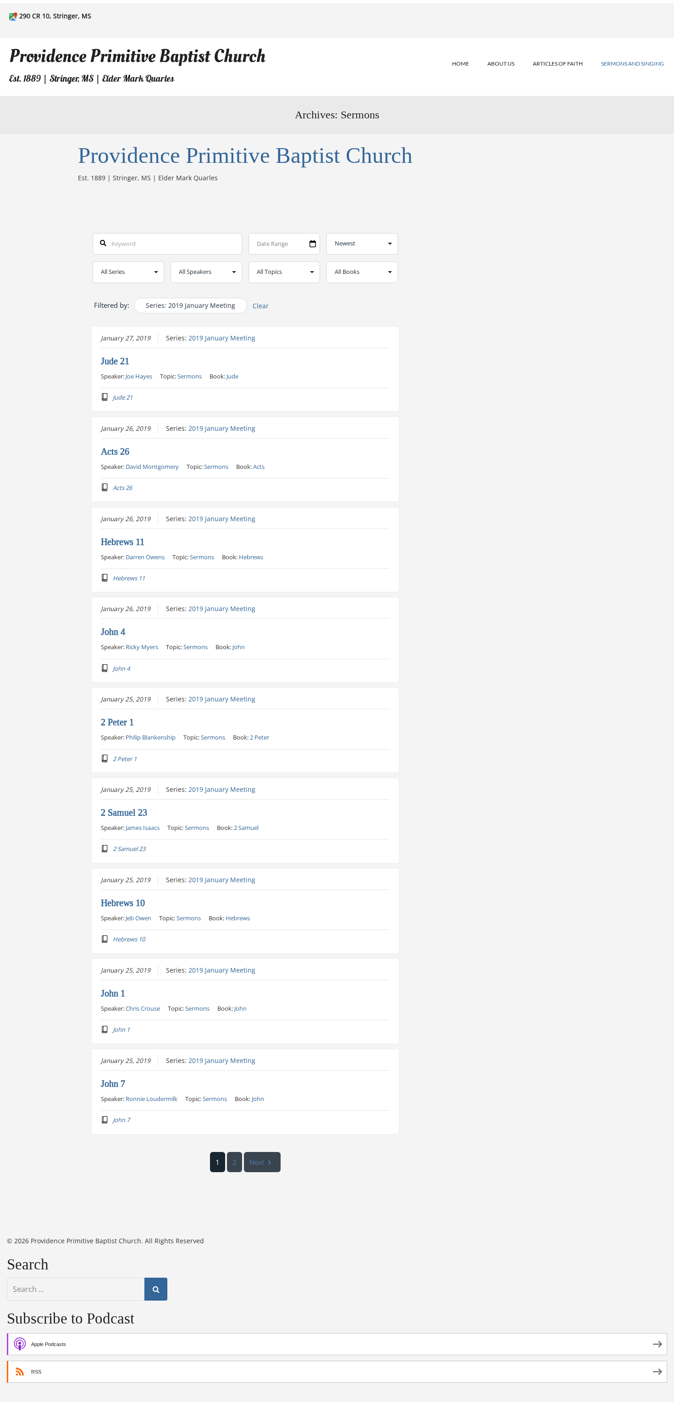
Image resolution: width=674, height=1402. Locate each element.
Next (256, 1162)
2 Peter (259, 737)
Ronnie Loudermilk (151, 1099)
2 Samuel (246, 827)
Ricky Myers (142, 647)
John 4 (113, 632)
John (238, 647)
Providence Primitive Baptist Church (137, 56)
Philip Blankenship (151, 737)
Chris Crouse (143, 1008)
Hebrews (251, 557)
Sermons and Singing (632, 63)
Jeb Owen (138, 918)
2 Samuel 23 (124, 812)
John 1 (113, 993)
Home (460, 63)
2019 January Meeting (221, 338)
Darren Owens (145, 557)
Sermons (189, 376)
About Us (500, 63)
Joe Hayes (139, 376)
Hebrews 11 (122, 542)
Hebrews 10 (123, 903)
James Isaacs (143, 827)
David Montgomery (152, 466)
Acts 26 (115, 451)
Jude (232, 376)
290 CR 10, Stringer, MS (55, 15)
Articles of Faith (558, 63)
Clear (261, 305)
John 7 (113, 1084)
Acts (259, 466)
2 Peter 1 (117, 722)
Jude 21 (115, 361)
